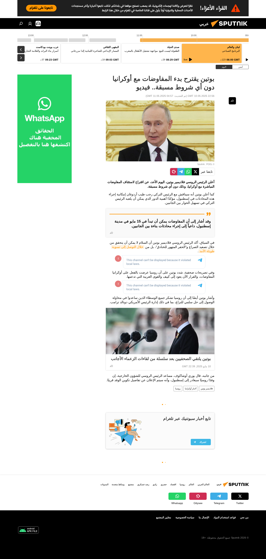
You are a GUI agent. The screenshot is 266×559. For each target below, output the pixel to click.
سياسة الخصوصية (185, 517)
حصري (164, 484)
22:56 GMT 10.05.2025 (201, 95)
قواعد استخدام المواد (225, 517)
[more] (111, 232)
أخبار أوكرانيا (190, 388)
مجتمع (131, 484)
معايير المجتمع (163, 517)
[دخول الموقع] (30, 23)
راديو (155, 484)
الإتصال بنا (204, 517)
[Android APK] (28, 530)
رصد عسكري (143, 484)
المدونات (104, 484)
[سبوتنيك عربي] (230, 28)
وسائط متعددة (118, 484)
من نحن (244, 517)
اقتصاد (173, 484)
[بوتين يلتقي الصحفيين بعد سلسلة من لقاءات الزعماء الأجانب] (160, 331)
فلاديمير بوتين (207, 388)
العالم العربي (203, 484)
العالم (191, 484)
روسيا (178, 388)
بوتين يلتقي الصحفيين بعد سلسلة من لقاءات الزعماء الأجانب (161, 358)
